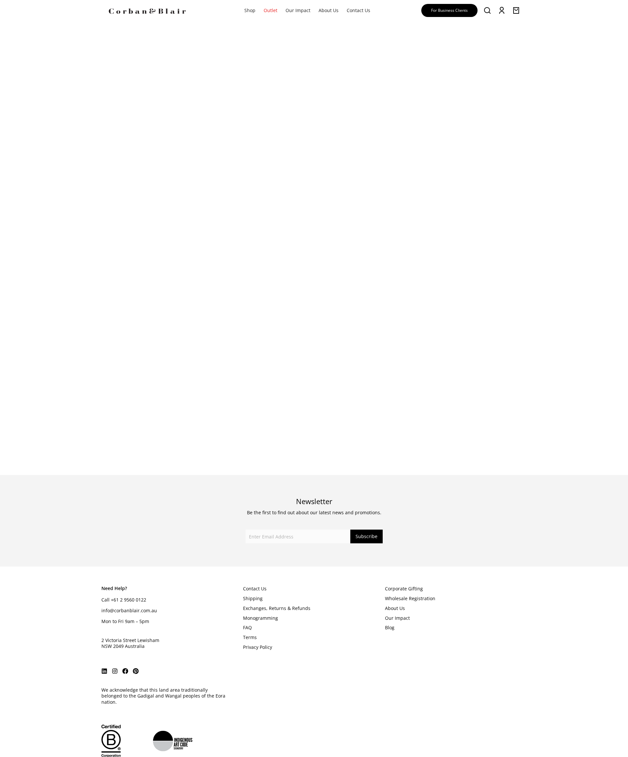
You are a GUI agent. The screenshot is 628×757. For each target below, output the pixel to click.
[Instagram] (115, 671)
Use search (346, 278)
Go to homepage (281, 278)
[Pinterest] (136, 671)
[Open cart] (516, 10)
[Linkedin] (104, 671)
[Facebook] (125, 671)
